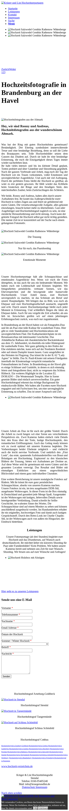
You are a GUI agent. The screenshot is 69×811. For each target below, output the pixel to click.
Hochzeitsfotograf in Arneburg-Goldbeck (14, 746)
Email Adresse (10, 627)
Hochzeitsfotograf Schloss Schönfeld (42, 755)
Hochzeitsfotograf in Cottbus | (38, 746)
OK (35, 808)
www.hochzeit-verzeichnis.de (17, 766)
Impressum (41, 787)
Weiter (12, 69)
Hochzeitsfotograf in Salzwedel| (38, 752)
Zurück (5, 69)
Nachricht (7, 653)
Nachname (8, 621)
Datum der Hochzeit (12, 634)
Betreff (6, 647)
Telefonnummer (10, 614)
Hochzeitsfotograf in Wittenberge (43, 758)
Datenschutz (29, 787)
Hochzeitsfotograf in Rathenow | (18, 752)
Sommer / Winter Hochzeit (16, 640)
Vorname (7, 608)
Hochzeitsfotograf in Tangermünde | (18, 755)
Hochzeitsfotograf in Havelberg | (39, 749)
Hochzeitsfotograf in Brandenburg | (20, 758)
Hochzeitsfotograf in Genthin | (19, 749)
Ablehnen (43, 808)
